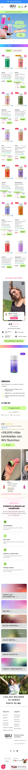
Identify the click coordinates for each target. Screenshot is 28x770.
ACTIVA (4, 257)
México (7, 761)
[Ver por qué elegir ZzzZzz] (12, 203)
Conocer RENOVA (13, 412)
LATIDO (4, 182)
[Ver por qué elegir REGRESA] (25, 93)
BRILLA (17, 72)
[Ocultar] (5, 765)
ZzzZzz (3, 220)
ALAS (16, 145)
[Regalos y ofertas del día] (3, 767)
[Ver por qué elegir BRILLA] (25, 56)
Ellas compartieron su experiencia (14, 341)
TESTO (3, 72)
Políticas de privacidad (17, 716)
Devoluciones (17, 728)
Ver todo (8, 445)
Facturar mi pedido (8, 727)
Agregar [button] (9, 81)
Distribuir (5, 717)
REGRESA (17, 110)
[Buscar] (19, 7)
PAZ (3, 145)
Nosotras (5, 715)
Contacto (5, 720)
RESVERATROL (19, 182)
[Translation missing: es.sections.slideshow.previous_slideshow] (10, 40)
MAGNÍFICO (18, 257)
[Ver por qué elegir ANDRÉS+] (12, 93)
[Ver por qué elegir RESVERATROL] (25, 166)
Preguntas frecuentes (5, 724)
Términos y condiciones (17, 720)
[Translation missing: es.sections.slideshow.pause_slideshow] (26, 40)
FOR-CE (17, 220)
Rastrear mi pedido (8, 730)
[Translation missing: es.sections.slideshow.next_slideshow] (17, 40)
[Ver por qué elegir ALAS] (25, 129)
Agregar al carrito (15, 408)
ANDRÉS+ (4, 110)
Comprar (8, 29)
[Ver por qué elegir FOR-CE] (25, 203)
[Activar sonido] (22, 283)
